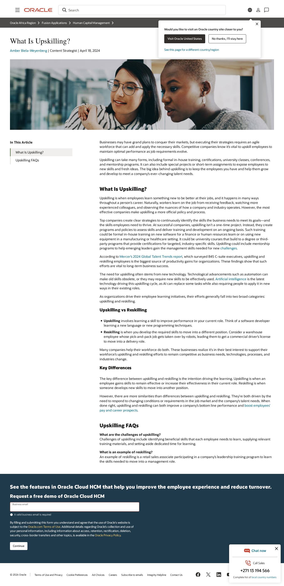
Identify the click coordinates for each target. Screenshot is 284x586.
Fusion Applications (54, 23)
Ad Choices (98, 574)
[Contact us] (266, 9)
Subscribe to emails (132, 574)
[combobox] (142, 10)
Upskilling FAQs (27, 160)
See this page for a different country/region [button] (191, 50)
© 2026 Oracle (18, 574)
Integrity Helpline (156, 574)
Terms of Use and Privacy (48, 574)
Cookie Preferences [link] (77, 574)
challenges (228, 248)
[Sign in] (258, 9)
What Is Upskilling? (29, 152)
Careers (113, 574)
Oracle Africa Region (23, 23)
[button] (17, 9)
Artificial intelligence (230, 279)
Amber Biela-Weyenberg (28, 50)
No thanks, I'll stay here (227, 39)
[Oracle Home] (38, 10)
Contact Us (176, 574)
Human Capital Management (91, 23)
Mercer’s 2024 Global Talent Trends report (151, 256)
